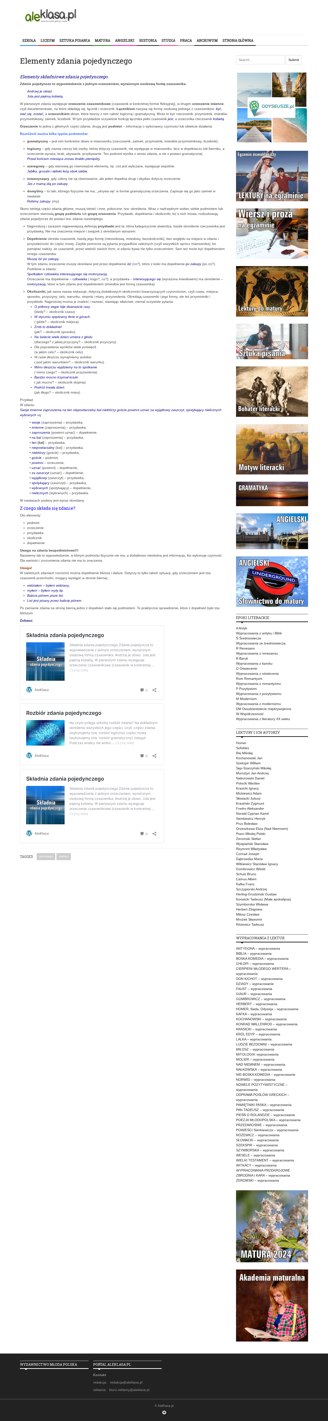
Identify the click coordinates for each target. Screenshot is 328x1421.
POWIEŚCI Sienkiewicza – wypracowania (267, 1130)
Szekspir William (248, 763)
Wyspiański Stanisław (252, 844)
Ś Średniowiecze (248, 638)
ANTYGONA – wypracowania (258, 948)
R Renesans (245, 648)
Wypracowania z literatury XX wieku (263, 719)
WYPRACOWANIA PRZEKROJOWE (263, 1170)
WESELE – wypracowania (255, 1155)
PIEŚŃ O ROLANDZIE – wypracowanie (265, 1115)
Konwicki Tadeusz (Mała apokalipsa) (263, 899)
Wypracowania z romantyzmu (258, 684)
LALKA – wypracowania (254, 1039)
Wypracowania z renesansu (257, 653)
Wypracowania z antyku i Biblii (259, 633)
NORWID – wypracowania (255, 1079)
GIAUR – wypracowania (254, 994)
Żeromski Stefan (248, 839)
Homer (241, 743)
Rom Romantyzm (249, 678)
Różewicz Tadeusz (250, 924)
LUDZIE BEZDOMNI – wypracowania (264, 1044)
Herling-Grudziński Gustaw (256, 894)
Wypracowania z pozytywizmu (258, 694)
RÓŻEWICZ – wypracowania (257, 1135)
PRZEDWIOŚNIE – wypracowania (261, 1125)
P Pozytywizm (246, 689)
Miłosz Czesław (247, 914)
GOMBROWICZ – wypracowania (260, 999)
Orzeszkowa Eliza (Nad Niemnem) (262, 829)
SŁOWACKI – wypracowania (257, 1140)
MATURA (102, 40)
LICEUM (48, 40)
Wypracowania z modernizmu (258, 704)
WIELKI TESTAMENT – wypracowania (265, 1160)
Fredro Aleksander (250, 808)
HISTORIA (148, 40)
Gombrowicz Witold (250, 869)
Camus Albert (246, 879)
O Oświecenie (246, 668)
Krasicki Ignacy (247, 788)
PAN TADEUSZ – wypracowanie (260, 1110)
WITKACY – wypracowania (256, 1165)
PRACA (186, 40)
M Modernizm (246, 699)
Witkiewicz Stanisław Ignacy (257, 864)
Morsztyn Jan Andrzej (252, 773)
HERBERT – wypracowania (256, 1004)
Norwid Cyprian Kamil (252, 813)
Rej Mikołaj (244, 753)
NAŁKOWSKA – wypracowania (259, 1069)
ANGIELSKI (124, 40)
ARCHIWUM (207, 40)
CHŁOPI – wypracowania (255, 964)
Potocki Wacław (248, 783)
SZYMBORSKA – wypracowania (260, 1150)
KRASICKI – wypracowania (256, 1029)
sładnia (63, 856)
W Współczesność (250, 714)
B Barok (242, 658)
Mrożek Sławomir (249, 919)
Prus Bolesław (246, 824)
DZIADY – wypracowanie (255, 984)
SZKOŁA (29, 40)
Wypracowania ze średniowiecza (260, 643)
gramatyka (46, 856)
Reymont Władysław (251, 849)
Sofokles (242, 748)
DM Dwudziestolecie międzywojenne (263, 709)
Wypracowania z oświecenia (257, 673)
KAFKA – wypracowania (254, 1014)
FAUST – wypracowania (254, 989)
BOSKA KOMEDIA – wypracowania (262, 958)
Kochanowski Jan (249, 758)
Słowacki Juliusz (248, 798)
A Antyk (241, 628)
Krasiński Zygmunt (250, 803)
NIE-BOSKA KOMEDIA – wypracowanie (265, 1074)
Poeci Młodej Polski (250, 834)
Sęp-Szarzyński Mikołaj (253, 768)
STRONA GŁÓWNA (238, 40)
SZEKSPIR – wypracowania (257, 1145)
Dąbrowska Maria (249, 859)
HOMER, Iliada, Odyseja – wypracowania (267, 1009)
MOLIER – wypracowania (255, 1059)
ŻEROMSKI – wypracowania (257, 1180)
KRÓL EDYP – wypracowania (258, 1034)
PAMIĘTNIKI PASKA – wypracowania (264, 1105)
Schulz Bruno (246, 874)
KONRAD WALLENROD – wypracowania (267, 1024)
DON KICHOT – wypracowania (259, 979)
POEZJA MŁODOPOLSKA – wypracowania (268, 1120)
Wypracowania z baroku (254, 663)
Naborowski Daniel (250, 778)
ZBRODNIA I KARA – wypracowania (263, 1175)
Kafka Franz (245, 884)
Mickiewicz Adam (249, 793)
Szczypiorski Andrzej (251, 889)
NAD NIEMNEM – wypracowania (260, 1064)
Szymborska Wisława (252, 904)
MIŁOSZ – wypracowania (255, 1049)
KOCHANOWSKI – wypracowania (261, 1019)
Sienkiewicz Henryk (250, 818)
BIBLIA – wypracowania (254, 953)
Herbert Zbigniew (249, 909)
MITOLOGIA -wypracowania (257, 1054)
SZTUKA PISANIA (75, 40)
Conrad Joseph (247, 854)
